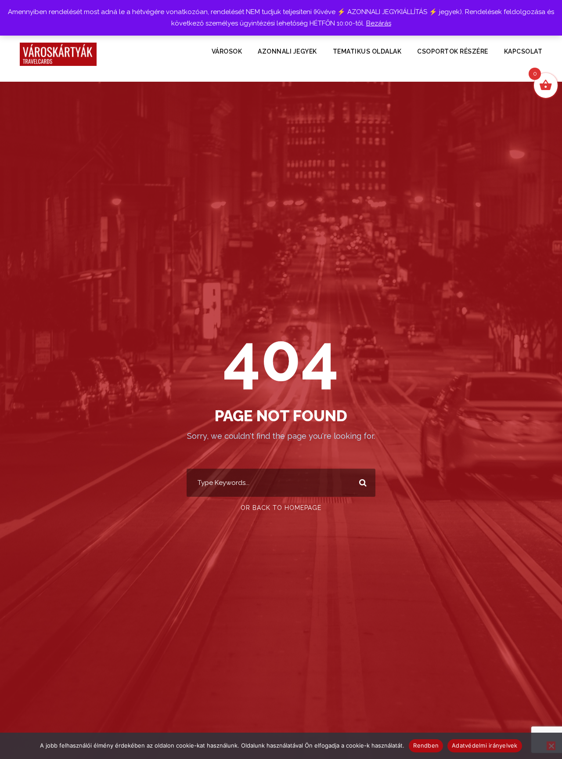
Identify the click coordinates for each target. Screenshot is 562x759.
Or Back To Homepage (281, 507)
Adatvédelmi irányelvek (485, 745)
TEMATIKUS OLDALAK (367, 51)
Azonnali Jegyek (287, 51)
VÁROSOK (227, 51)
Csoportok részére (452, 51)
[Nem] (551, 745)
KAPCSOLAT (523, 51)
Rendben (426, 745)
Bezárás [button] (378, 23)
